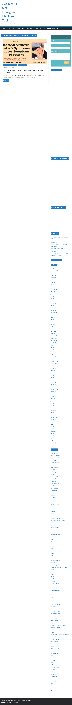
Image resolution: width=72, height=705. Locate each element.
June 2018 (53, 401)
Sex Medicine (54, 644)
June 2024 (53, 273)
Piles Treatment (54, 620)
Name (52, 40)
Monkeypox (53, 592)
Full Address (54, 51)
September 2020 (54, 366)
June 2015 (53, 433)
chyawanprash (54, 492)
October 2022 (54, 310)
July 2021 (53, 345)
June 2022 (53, 319)
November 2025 (54, 270)
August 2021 (53, 342)
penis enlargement (55, 606)
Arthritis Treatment (22, 65)
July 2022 (53, 317)
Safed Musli (53, 637)
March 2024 (53, 275)
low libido (53, 581)
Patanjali (52, 602)
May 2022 (53, 322)
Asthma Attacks (54, 467)
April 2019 (53, 377)
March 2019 (53, 380)
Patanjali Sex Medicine (56, 604)
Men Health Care (54, 588)
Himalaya (53, 553)
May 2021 (53, 349)
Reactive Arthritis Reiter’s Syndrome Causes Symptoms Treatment (24, 71)
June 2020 (53, 373)
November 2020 (54, 361)
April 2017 (53, 428)
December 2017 (54, 415)
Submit (66, 62)
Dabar (52, 502)
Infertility (52, 569)
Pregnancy (53, 623)
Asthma (52, 465)
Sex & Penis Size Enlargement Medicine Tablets (10, 12)
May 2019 (53, 375)
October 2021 (54, 338)
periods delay (54, 618)
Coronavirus (53, 495)
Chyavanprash (54, 490)
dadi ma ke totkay (55, 504)
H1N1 (52, 539)
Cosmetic (53, 497)
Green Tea (53, 537)
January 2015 (53, 445)
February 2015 (54, 442)
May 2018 (53, 403)
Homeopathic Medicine (56, 560)
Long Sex (53, 578)
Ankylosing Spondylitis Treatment (10, 65)
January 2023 (53, 305)
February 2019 (54, 382)
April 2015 (53, 438)
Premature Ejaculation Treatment (58, 625)
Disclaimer (29, 28)
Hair (51, 541)
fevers (52, 532)
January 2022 (53, 331)
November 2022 (54, 308)
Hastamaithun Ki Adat (55, 551)
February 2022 (54, 328)
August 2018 (53, 396)
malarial (52, 585)
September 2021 (54, 340)
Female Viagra (54, 530)
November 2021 (54, 335)
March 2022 (53, 326)
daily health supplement (56, 506)
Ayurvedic (53, 469)
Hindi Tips (53, 555)
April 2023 (53, 298)
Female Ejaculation (55, 527)
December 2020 (54, 359)
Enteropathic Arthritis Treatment (58, 520)
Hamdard (53, 546)
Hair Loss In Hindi (54, 544)
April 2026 (53, 268)
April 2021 (53, 352)
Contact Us (20, 28)
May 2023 (53, 296)
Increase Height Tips (55, 565)
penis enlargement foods (56, 611)
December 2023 (54, 282)
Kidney (52, 576)
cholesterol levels (54, 488)
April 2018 (53, 405)
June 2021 (53, 347)
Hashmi (52, 548)
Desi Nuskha (53, 511)
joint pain (53, 574)
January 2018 (53, 412)
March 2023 (53, 301)
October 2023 (54, 287)
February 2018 (54, 410)
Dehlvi (52, 509)
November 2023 (54, 284)
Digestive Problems (55, 516)
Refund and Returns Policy (51, 28)
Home (3, 28)
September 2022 (54, 312)
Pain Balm (53, 599)
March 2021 (53, 354)
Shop (9, 28)
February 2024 (54, 277)
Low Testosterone (55, 583)
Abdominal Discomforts (56, 453)
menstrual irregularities (56, 590)
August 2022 (53, 315)
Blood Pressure (54, 476)
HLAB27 (52, 558)
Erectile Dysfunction (55, 523)
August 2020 (53, 368)
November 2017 (54, 417)
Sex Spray (53, 646)
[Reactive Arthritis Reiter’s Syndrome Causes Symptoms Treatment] (25, 51)
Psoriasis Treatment (55, 627)
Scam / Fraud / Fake (55, 639)
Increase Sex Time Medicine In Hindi (59, 567)
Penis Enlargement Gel (56, 613)
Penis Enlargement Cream (56, 609)
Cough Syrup (53, 499)
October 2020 (54, 363)
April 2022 (53, 324)
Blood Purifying (54, 478)
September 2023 (54, 289)
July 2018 (53, 398)
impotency (53, 562)
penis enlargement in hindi (56, 616)
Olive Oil (52, 597)
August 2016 (53, 431)
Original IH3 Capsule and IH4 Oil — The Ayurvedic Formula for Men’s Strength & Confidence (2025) (60, 250)
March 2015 (53, 440)
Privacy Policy (38, 28)
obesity (52, 595)
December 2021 (54, 333)
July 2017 (53, 424)
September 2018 (54, 394)
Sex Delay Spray (54, 641)
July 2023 (53, 291)
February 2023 (54, 303)
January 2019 (53, 384)
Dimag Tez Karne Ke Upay (57, 518)
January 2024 (53, 280)
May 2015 (53, 435)
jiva (51, 571)
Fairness (52, 525)
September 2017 (54, 421)
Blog (14, 28)
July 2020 (53, 370)
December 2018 (54, 387)
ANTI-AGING (53, 460)
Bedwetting (53, 472)
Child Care (53, 485)
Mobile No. (53, 45)
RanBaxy (53, 632)
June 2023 (53, 294)
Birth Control (53, 474)
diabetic (52, 513)
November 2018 (54, 389)
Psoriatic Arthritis (54, 630)
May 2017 (53, 426)
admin (13, 67)
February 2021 (54, 356)
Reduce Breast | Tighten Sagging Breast (60, 634)
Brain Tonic (53, 481)
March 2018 (53, 408)
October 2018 (54, 391)
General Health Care (55, 534)
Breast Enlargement (55, 483)
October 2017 (54, 419)
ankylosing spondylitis (55, 455)
